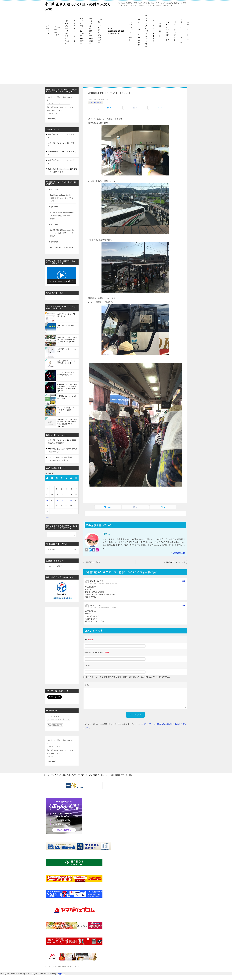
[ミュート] (69, 281)
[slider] (60, 281)
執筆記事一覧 (179, 553)
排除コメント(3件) (188, 31)
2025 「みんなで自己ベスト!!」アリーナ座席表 (82, 31)
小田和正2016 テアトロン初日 (174, 562)
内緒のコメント (160, 31)
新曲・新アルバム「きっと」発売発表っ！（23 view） (66, 362)
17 (47, 500)
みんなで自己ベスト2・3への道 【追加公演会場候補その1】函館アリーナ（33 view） (66, 340)
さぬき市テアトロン (95, 103)
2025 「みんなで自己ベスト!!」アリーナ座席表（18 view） (65, 410)
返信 (183, 581)
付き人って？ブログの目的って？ (167, 31)
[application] (61, 275)
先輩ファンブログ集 (74, 31)
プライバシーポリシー (181, 31)
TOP (65, 775)
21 (66, 500)
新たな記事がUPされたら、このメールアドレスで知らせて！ (61, 108)
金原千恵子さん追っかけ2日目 (59, 440)
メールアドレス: (53, 716)
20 (62, 500)
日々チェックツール (47, 31)
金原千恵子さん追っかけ (57, 134)
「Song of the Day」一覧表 (57, 31)
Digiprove (61, 973)
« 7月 (47, 517)
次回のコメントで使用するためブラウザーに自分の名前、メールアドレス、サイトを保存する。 (128, 677)
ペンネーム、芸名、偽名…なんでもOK (60, 98)
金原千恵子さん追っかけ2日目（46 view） (66, 315)
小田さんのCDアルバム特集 (139, 31)
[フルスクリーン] (73, 281)
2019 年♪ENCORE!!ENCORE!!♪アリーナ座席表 (115, 30)
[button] (61, 275)
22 (71, 500)
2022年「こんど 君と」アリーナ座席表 (100, 31)
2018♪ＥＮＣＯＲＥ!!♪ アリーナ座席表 (131, 31)
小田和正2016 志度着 (93, 562)
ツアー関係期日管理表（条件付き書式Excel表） (67, 31)
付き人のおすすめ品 (153, 31)
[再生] (50, 281)
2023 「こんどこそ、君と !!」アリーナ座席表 (91, 31)
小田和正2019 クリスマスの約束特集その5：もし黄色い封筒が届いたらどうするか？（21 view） (67, 387)
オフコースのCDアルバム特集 (146, 31)
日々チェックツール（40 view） (65, 327)
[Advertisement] (116, 67)
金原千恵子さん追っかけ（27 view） (66, 350)
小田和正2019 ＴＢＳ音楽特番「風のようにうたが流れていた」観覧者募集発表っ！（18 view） (67, 423)
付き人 (71, 134)
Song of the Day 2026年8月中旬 (60, 457)
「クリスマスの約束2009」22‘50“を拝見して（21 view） (66, 375)
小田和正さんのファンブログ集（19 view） (66, 397)
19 (57, 500)
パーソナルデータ (175, 31)
